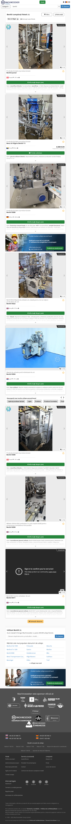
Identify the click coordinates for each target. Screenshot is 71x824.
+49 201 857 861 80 (15, 738)
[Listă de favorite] (63, 2)
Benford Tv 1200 (12, 649)
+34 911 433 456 (44, 738)
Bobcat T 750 (40, 746)
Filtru (47, 14)
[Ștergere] (59, 6)
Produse (38, 401)
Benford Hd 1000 (12, 646)
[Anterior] (7, 46)
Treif (47, 660)
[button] (69, 2)
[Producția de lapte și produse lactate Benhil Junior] (35, 46)
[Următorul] (64, 46)
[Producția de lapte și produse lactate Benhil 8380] (35, 186)
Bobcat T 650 (20, 746)
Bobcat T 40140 (25, 750)
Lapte (30, 401)
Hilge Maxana (31, 657)
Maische (49, 646)
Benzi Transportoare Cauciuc (16, 657)
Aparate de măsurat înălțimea (41, 750)
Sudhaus (49, 657)
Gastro (29, 649)
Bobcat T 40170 (9, 746)
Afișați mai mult (36, 663)
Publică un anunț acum (54, 248)
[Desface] (35, 91)
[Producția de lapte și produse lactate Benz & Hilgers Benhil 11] (35, 117)
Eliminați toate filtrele (28, 19)
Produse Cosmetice (50, 401)
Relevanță (59, 14)
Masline (49, 649)
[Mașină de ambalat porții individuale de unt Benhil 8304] (35, 347)
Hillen (28, 660)
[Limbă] (66, 2)
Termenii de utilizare (51, 820)
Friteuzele (30, 646)
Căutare (66, 6)
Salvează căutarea (36, 621)
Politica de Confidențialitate (37, 820)
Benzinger (10, 660)
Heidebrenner (31, 653)
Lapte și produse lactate (16, 401)
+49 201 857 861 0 (45, 736)
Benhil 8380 (10, 653)
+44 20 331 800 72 (14, 736)
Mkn (47, 653)
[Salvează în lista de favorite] (63, 71)
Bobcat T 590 (30, 746)
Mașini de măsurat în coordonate (56, 746)
